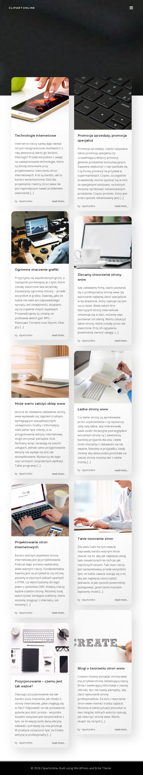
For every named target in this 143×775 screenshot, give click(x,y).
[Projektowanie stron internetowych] (40, 510)
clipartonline (25, 201)
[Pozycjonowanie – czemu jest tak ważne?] (40, 649)
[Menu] (131, 8)
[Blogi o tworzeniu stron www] (103, 636)
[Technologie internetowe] (40, 103)
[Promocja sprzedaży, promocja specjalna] (103, 103)
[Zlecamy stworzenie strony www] (103, 242)
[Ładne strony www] (103, 377)
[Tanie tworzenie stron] (103, 506)
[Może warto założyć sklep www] (40, 371)
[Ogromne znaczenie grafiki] (40, 237)
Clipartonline (22, 7)
